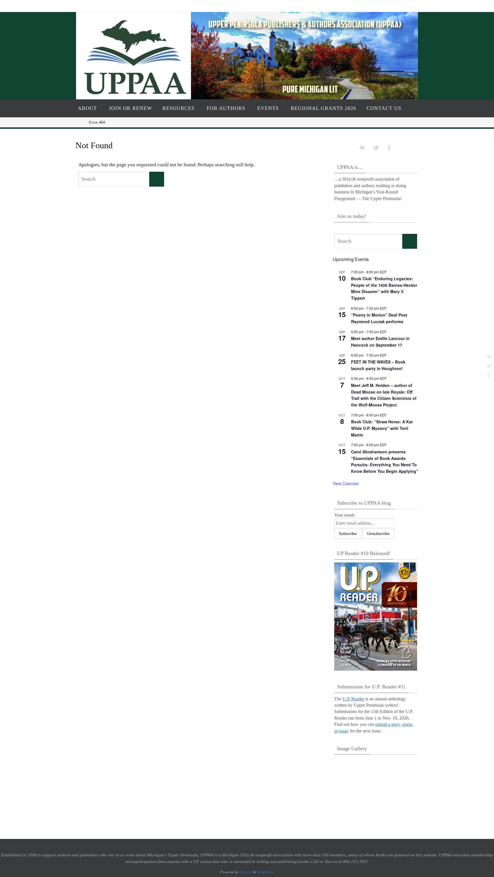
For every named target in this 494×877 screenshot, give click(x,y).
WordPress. (265, 872)
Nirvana (245, 872)
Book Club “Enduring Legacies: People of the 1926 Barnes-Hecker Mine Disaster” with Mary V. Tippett (384, 288)
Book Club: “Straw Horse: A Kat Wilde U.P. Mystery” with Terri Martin (382, 428)
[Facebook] (488, 374)
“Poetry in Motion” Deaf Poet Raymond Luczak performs (379, 318)
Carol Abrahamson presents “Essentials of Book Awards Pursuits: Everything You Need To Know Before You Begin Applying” (384, 461)
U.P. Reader (353, 698)
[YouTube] (488, 356)
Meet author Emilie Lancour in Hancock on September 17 (380, 341)
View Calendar (346, 483)
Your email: (344, 515)
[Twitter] (488, 365)
